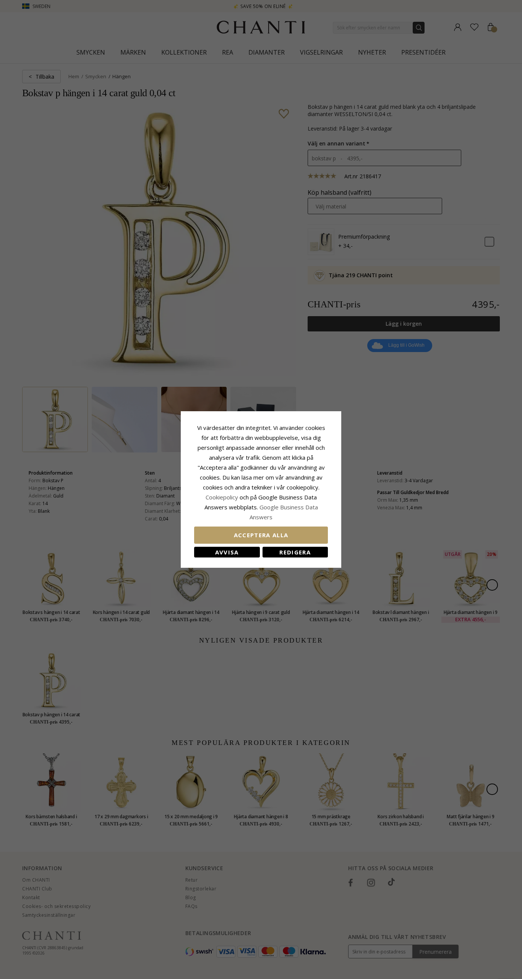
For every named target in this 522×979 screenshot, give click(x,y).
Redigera (295, 552)
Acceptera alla (261, 535)
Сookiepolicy (223, 497)
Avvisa (227, 552)
